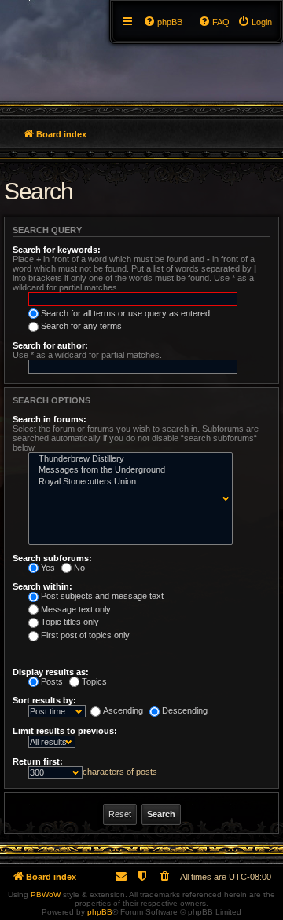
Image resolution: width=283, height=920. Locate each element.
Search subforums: (52, 558)
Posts (52, 681)
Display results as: (51, 672)
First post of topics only (85, 635)
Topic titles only (70, 621)
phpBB (99, 911)
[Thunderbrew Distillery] (127, 459)
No (79, 567)
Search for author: (50, 345)
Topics (94, 681)
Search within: (42, 586)
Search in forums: (49, 419)
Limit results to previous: (65, 731)
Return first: (38, 761)
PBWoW (46, 894)
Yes (48, 567)
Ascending (123, 710)
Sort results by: (44, 700)
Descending (185, 710)
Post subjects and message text (102, 596)
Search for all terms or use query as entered (125, 313)
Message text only (76, 609)
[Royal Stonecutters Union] (127, 481)
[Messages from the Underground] (127, 470)
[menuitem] (254, 22)
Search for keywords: (57, 249)
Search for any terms (81, 325)
